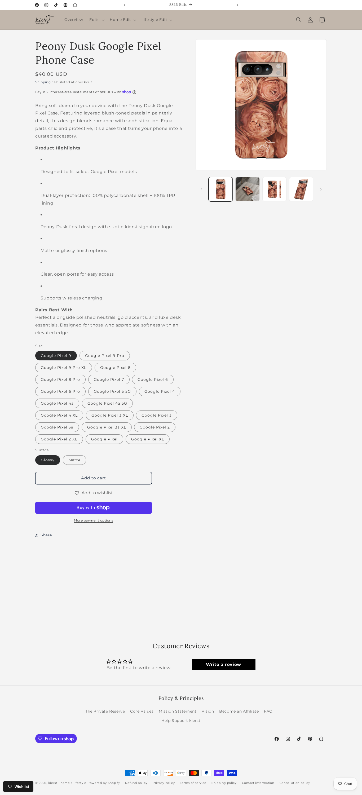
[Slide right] (321, 189)
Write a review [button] (223, 664)
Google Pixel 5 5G (112, 391)
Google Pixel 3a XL (106, 427)
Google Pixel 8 (115, 367)
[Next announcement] (237, 5)
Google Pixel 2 (155, 427)
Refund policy (136, 783)
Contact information (258, 783)
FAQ (268, 711)
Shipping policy (224, 783)
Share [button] (46, 535)
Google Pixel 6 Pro (60, 391)
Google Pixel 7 (109, 379)
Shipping (43, 82)
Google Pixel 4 (159, 391)
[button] (96, 19)
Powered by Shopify (103, 783)
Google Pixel (104, 439)
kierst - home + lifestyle (67, 783)
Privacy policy (164, 783)
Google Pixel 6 (153, 379)
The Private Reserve (105, 711)
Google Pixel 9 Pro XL (63, 367)
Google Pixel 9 (56, 355)
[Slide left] (201, 189)
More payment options (93, 520)
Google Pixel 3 (157, 415)
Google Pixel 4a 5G (107, 403)
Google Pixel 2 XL (59, 439)
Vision (208, 711)
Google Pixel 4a (57, 403)
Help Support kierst (180, 720)
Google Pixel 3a (57, 427)
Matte (74, 460)
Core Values (142, 711)
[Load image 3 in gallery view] (274, 189)
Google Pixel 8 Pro (60, 379)
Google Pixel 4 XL (59, 415)
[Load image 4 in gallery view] (301, 189)
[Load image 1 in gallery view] (221, 189)
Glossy (48, 460)
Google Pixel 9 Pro (104, 355)
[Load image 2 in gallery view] (247, 189)
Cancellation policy (295, 783)
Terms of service (193, 783)
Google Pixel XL (147, 439)
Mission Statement (177, 711)
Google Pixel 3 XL (109, 415)
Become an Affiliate (239, 711)
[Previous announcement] (124, 5)
